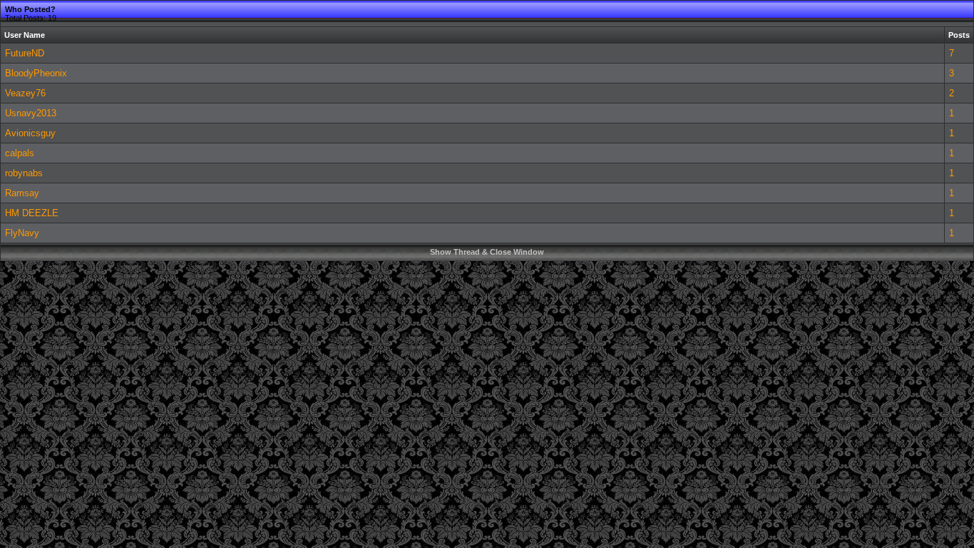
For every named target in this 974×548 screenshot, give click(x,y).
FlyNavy (22, 233)
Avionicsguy (30, 133)
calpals (19, 153)
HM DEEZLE (31, 213)
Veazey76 (25, 93)
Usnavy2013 (30, 113)
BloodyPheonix (36, 73)
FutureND (24, 53)
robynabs (24, 173)
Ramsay (22, 193)
